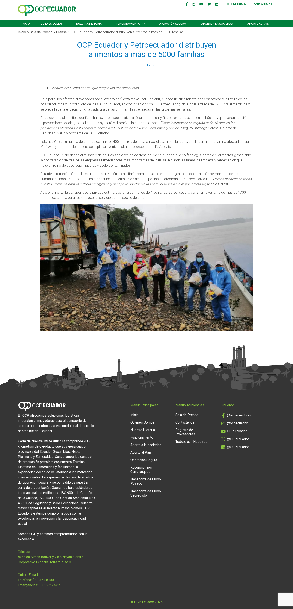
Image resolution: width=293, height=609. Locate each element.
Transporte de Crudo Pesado (145, 481)
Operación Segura (143, 460)
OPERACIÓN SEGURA (172, 23)
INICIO (26, 23)
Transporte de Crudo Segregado (145, 493)
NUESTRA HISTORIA (89, 23)
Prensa (61, 32)
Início (22, 32)
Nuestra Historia (142, 430)
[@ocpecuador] (193, 4)
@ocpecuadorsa (239, 415)
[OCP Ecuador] (201, 4)
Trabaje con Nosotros (191, 442)
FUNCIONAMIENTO (128, 23)
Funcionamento (141, 437)
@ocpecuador (237, 423)
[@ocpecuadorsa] (187, 4)
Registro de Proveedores (185, 432)
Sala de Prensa (41, 32)
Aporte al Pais (141, 452)
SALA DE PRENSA (236, 4)
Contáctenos (263, 4)
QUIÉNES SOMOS (52, 23)
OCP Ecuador (237, 431)
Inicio (134, 415)
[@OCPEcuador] (209, 4)
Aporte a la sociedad (217, 23)
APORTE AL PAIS (258, 23)
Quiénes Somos (142, 422)
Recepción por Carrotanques (141, 469)
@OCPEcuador (238, 439)
